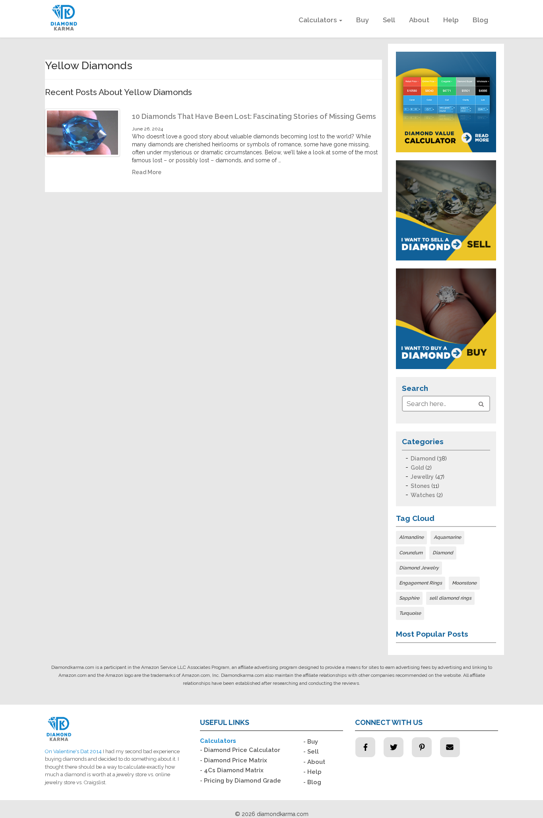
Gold (417, 467)
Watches (423, 495)
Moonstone (464, 583)
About (419, 20)
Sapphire (409, 598)
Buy (362, 20)
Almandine (411, 537)
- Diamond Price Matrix (233, 760)
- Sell (311, 751)
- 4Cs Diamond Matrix (232, 770)
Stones (420, 486)
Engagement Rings (420, 583)
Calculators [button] (318, 20)
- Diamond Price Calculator (240, 750)
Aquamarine (447, 537)
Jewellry (422, 477)
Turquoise (410, 613)
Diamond (423, 458)
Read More (146, 172)
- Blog (312, 782)
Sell (389, 20)
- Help (312, 771)
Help (451, 20)
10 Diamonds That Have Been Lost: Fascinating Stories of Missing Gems (254, 116)
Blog (480, 20)
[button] (481, 404)
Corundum (411, 553)
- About (314, 762)
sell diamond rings (450, 598)
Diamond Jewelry (419, 568)
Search (415, 388)
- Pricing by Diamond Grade (240, 780)
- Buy (310, 741)
